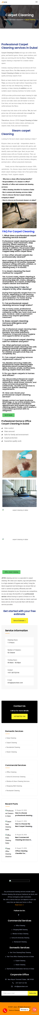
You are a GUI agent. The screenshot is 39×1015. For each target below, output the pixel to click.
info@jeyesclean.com (21, 986)
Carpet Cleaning (11, 743)
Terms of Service (14, 1010)
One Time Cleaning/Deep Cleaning (20, 952)
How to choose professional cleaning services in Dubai (23, 815)
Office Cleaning (10, 772)
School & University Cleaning (15, 777)
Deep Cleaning (10, 738)
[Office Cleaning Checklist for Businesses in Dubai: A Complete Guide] (9, 852)
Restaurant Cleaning (12, 790)
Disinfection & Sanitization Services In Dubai (20, 969)
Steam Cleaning (11, 752)
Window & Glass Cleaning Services (17, 781)
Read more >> (19, 905)
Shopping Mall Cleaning (13, 786)
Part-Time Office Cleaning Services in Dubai (20, 956)
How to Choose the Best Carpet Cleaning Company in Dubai (23, 826)
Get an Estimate (18, 620)
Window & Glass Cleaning (20, 934)
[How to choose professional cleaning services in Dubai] (9, 813)
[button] (8, 415)
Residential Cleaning (12, 747)
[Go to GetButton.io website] (34, 1013)
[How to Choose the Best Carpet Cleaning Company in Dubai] (9, 825)
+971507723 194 (19, 716)
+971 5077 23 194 (21, 983)
